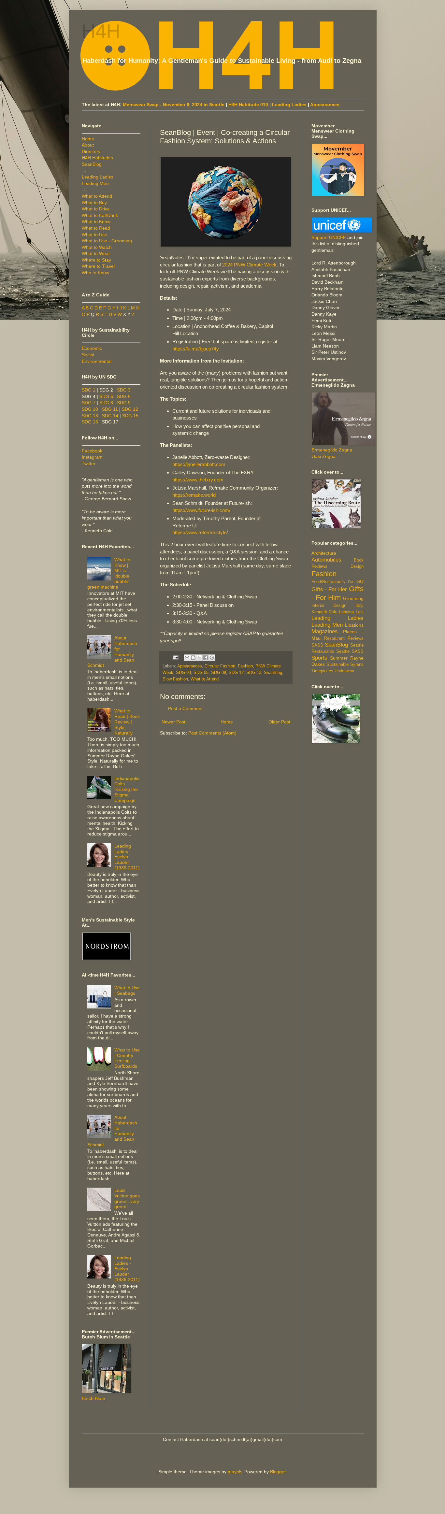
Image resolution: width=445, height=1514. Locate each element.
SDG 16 (90, 421)
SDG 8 (106, 402)
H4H (101, 31)
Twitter (88, 463)
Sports (319, 658)
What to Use (94, 234)
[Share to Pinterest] (211, 657)
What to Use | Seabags (127, 990)
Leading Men (95, 183)
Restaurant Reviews (344, 638)
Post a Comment (185, 708)
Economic (92, 348)
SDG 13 (253, 672)
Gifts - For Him (337, 593)
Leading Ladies (289, 104)
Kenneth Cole (324, 612)
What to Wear (96, 253)
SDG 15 (130, 415)
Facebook (92, 450)
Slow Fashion (175, 679)
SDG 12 (236, 672)
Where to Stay (96, 260)
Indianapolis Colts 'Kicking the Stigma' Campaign (126, 789)
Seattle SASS (350, 651)
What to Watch (97, 247)
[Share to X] (199, 657)
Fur (350, 582)
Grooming (353, 598)
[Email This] (187, 657)
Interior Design (329, 605)
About (88, 145)
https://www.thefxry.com (197, 479)
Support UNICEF (328, 237)
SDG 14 (110, 415)
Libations (354, 625)
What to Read (96, 228)
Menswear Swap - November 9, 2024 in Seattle (173, 104)
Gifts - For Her (329, 589)
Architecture (323, 553)
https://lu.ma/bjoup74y (195, 348)
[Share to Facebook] (205, 657)
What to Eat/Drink (100, 215)
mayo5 (235, 1471)
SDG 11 (110, 409)
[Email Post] (175, 657)
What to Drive (96, 208)
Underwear (344, 671)
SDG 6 (124, 396)
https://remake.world (194, 495)
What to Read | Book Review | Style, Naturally (127, 721)
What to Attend (205, 679)
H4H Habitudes (97, 157)
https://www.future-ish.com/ (201, 510)
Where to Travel (98, 266)
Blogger (278, 1471)
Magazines (324, 631)
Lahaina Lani (351, 612)
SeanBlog (273, 672)
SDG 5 (106, 396)
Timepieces (322, 671)
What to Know (96, 221)
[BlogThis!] (193, 657)
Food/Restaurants (328, 581)
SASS (317, 645)
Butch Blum (93, 1398)
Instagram (92, 457)
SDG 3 (124, 390)
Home (227, 721)
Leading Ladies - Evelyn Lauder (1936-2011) (127, 856)
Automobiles (326, 560)
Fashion (245, 666)
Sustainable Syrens (345, 664)
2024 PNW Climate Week (249, 264)
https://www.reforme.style (199, 532)
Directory (91, 151)
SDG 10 (90, 409)
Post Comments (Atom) (212, 733)
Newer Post (173, 721)
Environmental (96, 361)
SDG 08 (218, 672)
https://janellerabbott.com (198, 464)
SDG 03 (183, 672)
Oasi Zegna (323, 456)
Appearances (324, 104)
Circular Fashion (220, 666)
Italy (359, 605)
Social (88, 354)
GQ (360, 581)
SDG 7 (88, 402)
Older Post (279, 721)
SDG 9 (124, 402)
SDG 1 (88, 390)
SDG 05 (201, 672)
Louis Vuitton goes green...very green (127, 1198)
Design (357, 566)
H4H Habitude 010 (248, 104)
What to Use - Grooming (107, 240)
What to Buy (94, 202)
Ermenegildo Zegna (331, 449)
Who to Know (95, 272)
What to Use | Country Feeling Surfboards (127, 1058)
